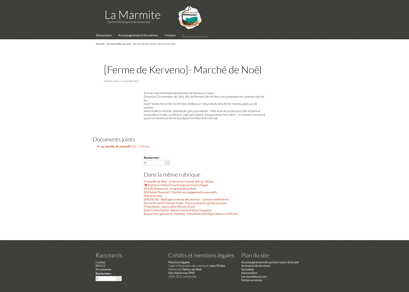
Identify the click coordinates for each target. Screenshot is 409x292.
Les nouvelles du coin (119, 43)
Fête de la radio (153, 196)
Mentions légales (179, 262)
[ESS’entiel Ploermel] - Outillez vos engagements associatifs (180, 192)
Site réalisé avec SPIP (181, 273)
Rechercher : (152, 157)
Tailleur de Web (191, 269)
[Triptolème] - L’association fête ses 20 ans (169, 206)
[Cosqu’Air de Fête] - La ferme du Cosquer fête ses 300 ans (179, 181)
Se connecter (104, 269)
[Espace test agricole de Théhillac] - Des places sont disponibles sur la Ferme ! (191, 213)
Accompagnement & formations (138, 35)
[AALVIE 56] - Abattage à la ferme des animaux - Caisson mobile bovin (186, 199)
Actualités (247, 269)
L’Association (104, 35)
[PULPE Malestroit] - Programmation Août (170, 188)
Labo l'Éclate (217, 265)
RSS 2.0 (100, 265)
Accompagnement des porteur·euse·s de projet (270, 262)
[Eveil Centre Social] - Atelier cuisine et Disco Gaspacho (178, 210)
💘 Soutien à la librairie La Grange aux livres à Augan (176, 185)
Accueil (100, 43)
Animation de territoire (255, 265)
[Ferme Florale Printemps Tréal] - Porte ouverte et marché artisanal (185, 203)
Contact (101, 262)
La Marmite (132, 14)
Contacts (170, 35)
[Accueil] (186, 22)
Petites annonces (251, 280)
